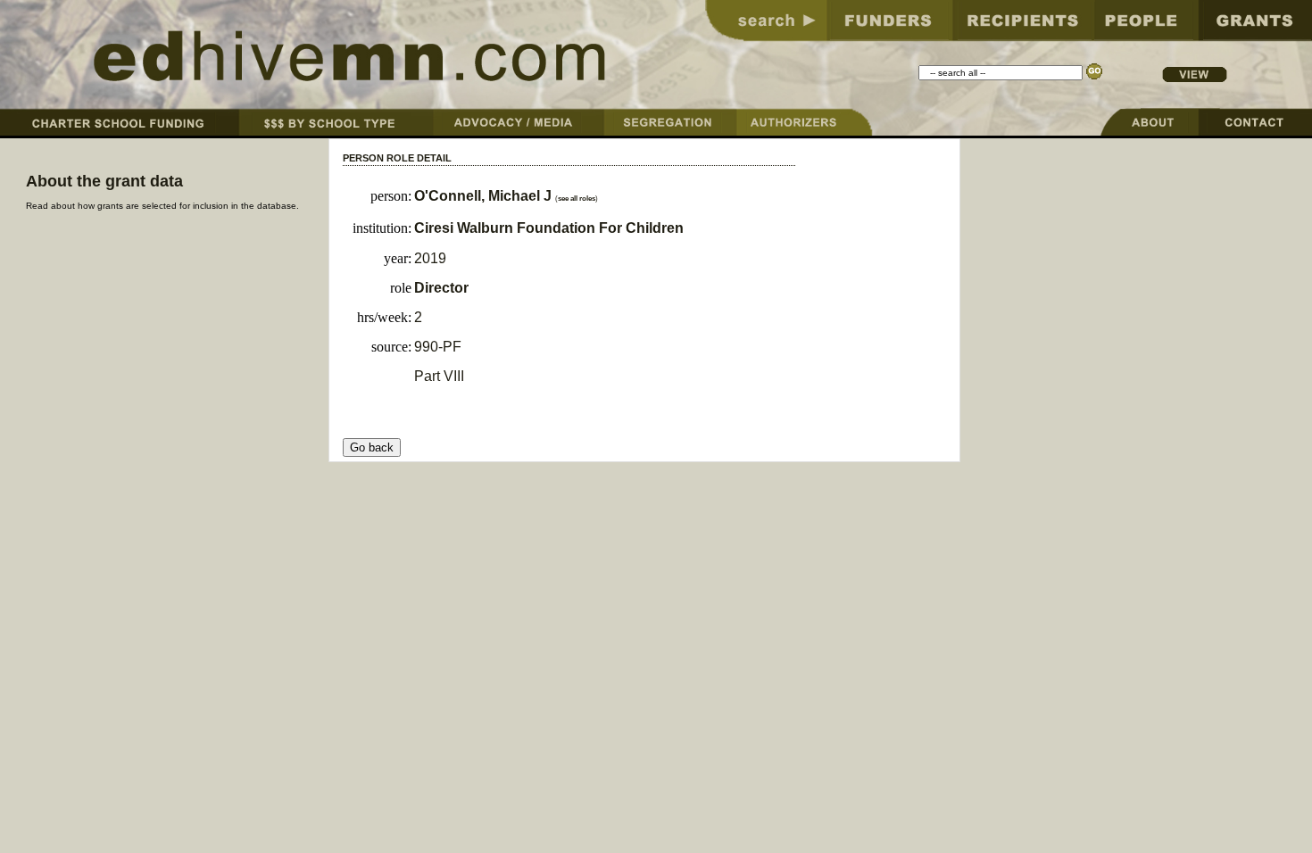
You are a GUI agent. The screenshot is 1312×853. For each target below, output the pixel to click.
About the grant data (104, 181)
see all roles (576, 199)
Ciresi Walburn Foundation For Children (549, 228)
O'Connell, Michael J (483, 195)
